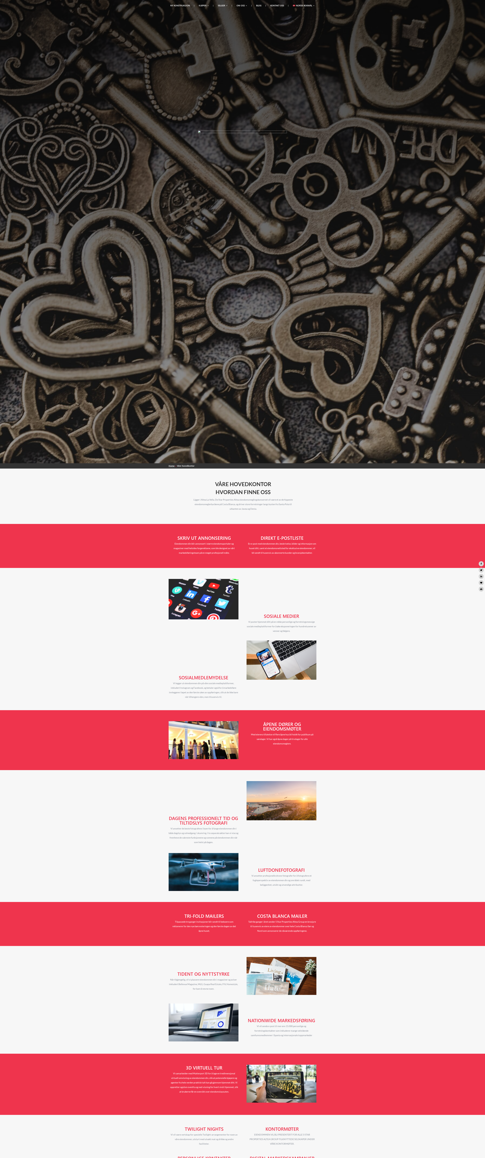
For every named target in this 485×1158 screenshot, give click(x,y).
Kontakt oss (277, 6)
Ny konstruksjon (180, 6)
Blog (258, 6)
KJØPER (203, 6)
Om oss (241, 6)
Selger (221, 6)
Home (172, 465)
